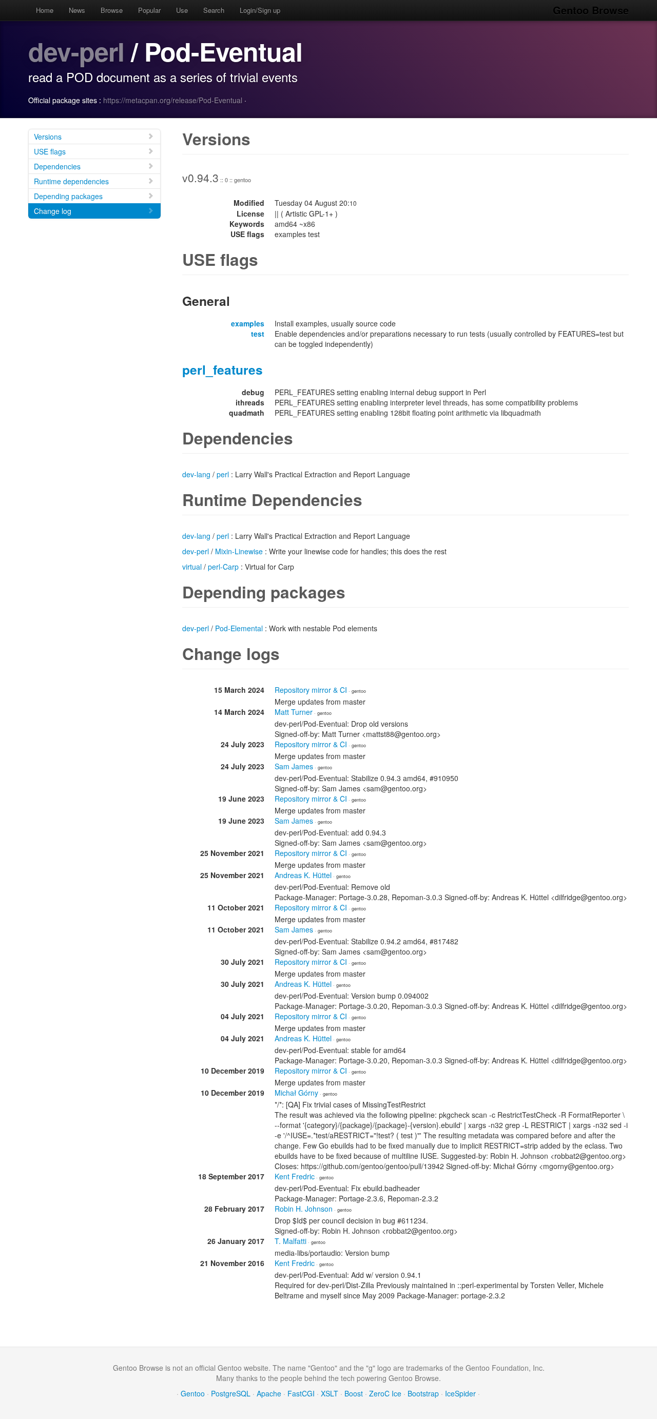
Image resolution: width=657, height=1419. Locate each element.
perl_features (222, 369)
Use (182, 10)
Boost (353, 1393)
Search (213, 10)
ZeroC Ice (385, 1393)
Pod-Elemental (239, 628)
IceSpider (460, 1393)
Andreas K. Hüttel (303, 875)
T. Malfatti (290, 1241)
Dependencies (57, 166)
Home (44, 10)
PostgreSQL (230, 1393)
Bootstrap (423, 1393)
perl (223, 474)
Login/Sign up (260, 10)
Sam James (294, 766)
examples (247, 323)
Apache (269, 1393)
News (77, 10)
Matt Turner (294, 712)
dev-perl (76, 51)
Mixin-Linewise (239, 551)
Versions (48, 136)
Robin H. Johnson (304, 1208)
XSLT (329, 1393)
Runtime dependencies (71, 181)
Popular (149, 10)
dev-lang (196, 474)
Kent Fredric (295, 1176)
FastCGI (301, 1393)
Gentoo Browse (591, 10)
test (257, 333)
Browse (112, 10)
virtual (192, 566)
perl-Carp (223, 566)
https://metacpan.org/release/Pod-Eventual (172, 100)
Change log (52, 211)
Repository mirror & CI (311, 690)
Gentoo (193, 1393)
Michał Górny (296, 1092)
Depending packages (68, 196)
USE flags (50, 151)
